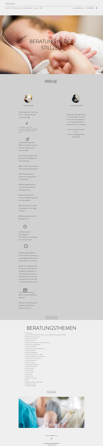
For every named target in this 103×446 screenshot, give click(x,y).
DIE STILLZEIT (10, 4)
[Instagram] (96, 8)
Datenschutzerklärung (54, 443)
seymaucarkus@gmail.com (78, 8)
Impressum (46, 443)
